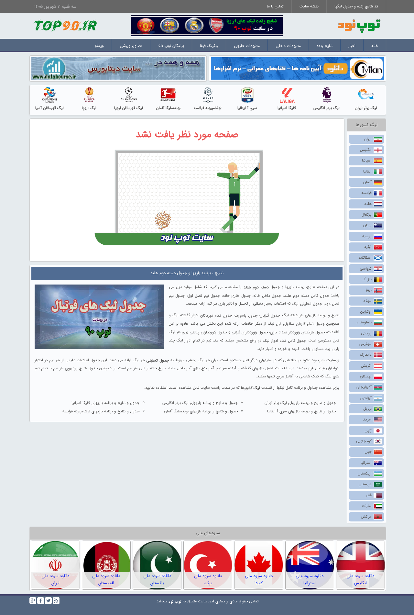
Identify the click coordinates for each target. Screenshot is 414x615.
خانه (374, 46)
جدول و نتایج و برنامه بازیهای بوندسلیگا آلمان (201, 411)
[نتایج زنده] (207, 25)
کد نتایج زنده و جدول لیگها (356, 6)
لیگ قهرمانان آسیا (49, 108)
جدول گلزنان (270, 315)
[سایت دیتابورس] (118, 68)
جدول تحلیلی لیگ (307, 304)
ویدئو (99, 46)
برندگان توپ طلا (171, 46)
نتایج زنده (324, 46)
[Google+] (32, 600)
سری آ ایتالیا (247, 108)
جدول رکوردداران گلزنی (250, 332)
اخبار (351, 46)
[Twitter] (48, 600)
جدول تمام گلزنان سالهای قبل (300, 324)
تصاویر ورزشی (131, 46)
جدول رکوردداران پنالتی (208, 332)
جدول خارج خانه (237, 295)
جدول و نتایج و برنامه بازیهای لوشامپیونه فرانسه (100, 411)
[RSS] (56, 600)
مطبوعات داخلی (288, 46)
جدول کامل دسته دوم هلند (306, 295)
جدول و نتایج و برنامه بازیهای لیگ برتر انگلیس (200, 403)
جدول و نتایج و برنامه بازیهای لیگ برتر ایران (300, 403)
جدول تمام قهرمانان (216, 315)
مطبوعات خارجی (247, 46)
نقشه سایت (309, 6)
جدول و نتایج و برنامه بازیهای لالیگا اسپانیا (105, 403)
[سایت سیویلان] (297, 68)
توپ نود (175, 601)
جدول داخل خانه (267, 295)
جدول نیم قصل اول (204, 295)
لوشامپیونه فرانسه (208, 108)
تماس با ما (275, 6)
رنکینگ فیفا (209, 46)
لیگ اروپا (89, 108)
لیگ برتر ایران (366, 108)
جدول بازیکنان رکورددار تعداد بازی (297, 332)
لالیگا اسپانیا (287, 108)
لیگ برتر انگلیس (326, 108)
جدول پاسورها (245, 315)
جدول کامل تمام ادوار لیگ (284, 341)
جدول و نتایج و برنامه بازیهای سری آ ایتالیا (301, 411)
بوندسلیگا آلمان (168, 108)
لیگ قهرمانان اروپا (128, 108)
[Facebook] (40, 600)
